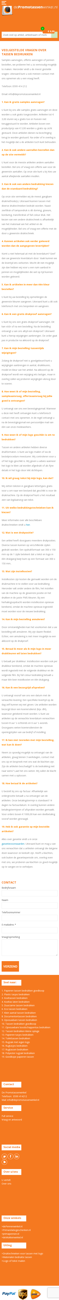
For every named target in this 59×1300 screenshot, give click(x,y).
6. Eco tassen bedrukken (14, 1009)
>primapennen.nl (10, 1233)
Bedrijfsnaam (9, 888)
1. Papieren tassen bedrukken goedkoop (23, 990)
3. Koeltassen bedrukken (15, 998)
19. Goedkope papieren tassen (18, 1056)
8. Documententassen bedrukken (19, 1016)
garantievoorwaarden (13, 843)
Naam (5, 900)
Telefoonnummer (11, 912)
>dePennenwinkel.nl (12, 1226)
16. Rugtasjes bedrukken (15, 1045)
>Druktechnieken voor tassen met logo (22, 1253)
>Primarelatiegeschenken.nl (16, 1230)
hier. (28, 524)
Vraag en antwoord (12, 1119)
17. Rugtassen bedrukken (15, 1049)
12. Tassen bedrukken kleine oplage (20, 1031)
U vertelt (6, 1180)
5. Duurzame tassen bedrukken (18, 1005)
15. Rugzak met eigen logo (16, 1042)
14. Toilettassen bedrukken (16, 1038)
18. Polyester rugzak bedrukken (18, 1053)
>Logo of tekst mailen (13, 1260)
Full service (7, 1116)
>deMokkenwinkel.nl (12, 1237)
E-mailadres (9, 925)
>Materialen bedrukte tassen (17, 1257)
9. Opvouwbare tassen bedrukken (19, 1020)
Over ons (6, 1183)
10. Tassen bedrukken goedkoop (19, 1023)
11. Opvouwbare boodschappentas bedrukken (26, 1027)
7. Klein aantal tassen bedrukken (19, 1012)
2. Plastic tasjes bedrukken (16, 994)
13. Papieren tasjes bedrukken (17, 1034)
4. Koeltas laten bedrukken (16, 1001)
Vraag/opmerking (11, 937)
